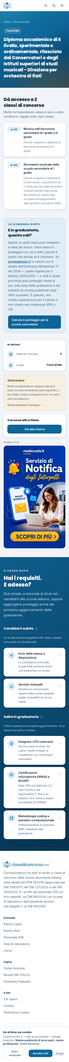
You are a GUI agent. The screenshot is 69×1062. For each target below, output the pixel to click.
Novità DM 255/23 (17, 975)
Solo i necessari (15, 1053)
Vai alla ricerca (34, 429)
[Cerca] (46, 5)
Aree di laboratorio (17, 944)
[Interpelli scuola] (34, 497)
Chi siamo (10, 999)
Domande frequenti (17, 981)
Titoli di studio (21, 21)
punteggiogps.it (19, 261)
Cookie (9, 1006)
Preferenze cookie (16, 1012)
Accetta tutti (40, 1053)
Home (7, 21)
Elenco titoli (12, 931)
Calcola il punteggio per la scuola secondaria (30, 322)
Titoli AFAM (12, 30)
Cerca (8, 950)
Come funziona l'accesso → (25, 404)
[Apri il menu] (62, 5)
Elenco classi (13, 924)
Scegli (60, 1053)
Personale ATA (14, 937)
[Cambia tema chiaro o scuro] (54, 5)
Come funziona (14, 968)
